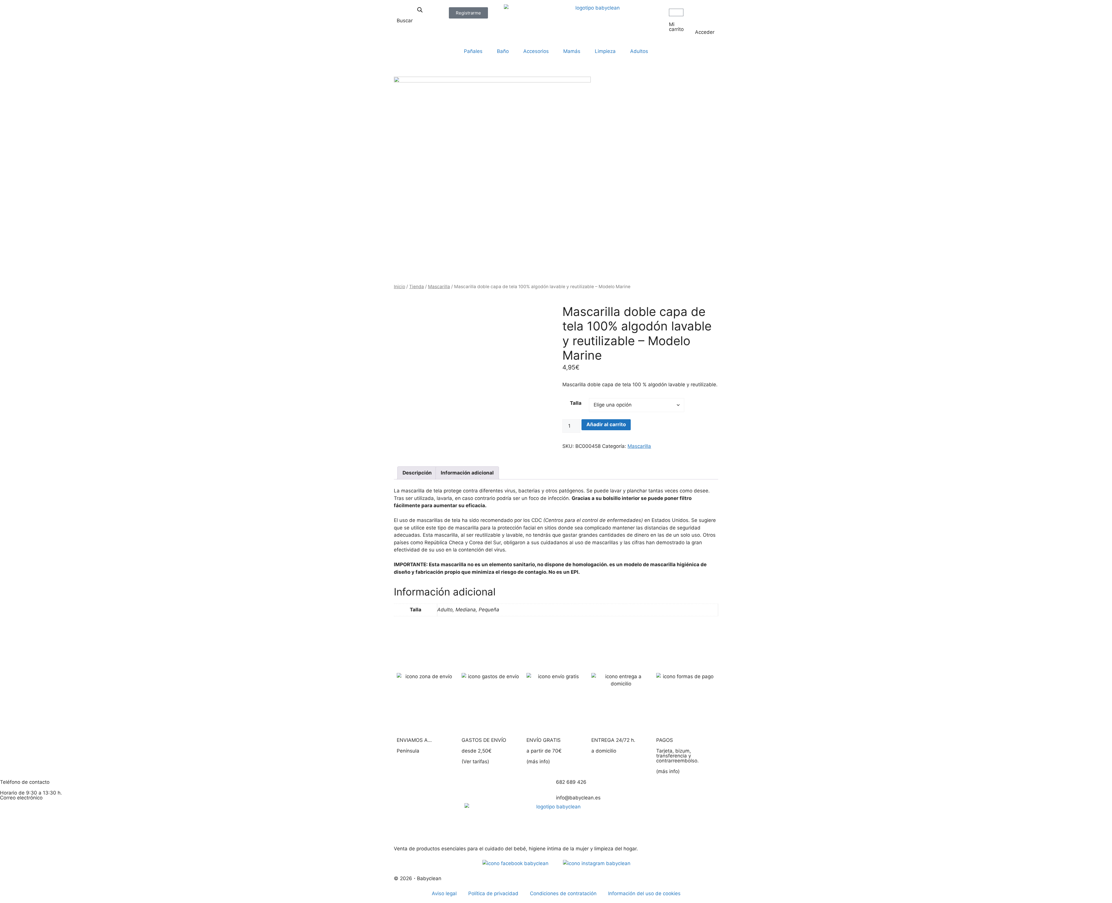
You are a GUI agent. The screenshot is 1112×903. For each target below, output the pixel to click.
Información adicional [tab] (467, 473)
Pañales (473, 51)
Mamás (571, 51)
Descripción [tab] (417, 473)
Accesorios (536, 51)
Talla (575, 403)
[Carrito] (676, 12)
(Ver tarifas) (475, 761)
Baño (503, 51)
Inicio (399, 286)
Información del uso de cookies (644, 893)
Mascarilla (439, 286)
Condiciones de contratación (563, 893)
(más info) (538, 761)
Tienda (416, 286)
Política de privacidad (493, 893)
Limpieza (605, 51)
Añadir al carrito (606, 424)
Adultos (639, 51)
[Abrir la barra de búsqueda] (420, 9)
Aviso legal (444, 893)
